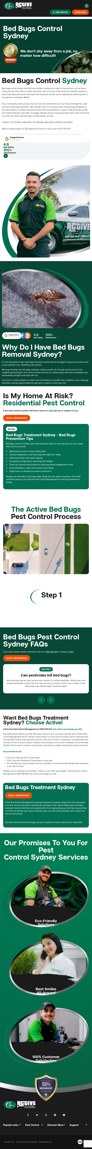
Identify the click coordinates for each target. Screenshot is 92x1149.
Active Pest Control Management (26, 1142)
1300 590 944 (61, 12)
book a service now (16, 418)
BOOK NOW (80, 12)
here (76, 410)
